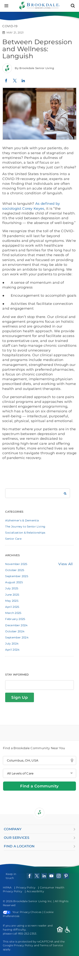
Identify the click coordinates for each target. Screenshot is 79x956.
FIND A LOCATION (19, 846)
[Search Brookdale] (65, 493)
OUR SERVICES (16, 838)
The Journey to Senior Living (25, 526)
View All (65, 564)
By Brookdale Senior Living (34, 68)
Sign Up (19, 697)
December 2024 (16, 625)
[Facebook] (6, 82)
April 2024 (12, 649)
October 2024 (14, 631)
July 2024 (11, 643)
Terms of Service (51, 945)
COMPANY (12, 829)
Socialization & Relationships (25, 532)
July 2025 (11, 588)
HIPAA (7, 887)
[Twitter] (15, 82)
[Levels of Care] (39, 773)
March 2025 (13, 613)
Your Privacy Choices (26, 912)
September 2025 (16, 576)
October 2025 (14, 570)
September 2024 (16, 637)
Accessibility (35, 891)
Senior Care (13, 538)
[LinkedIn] (23, 82)
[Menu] (6, 5)
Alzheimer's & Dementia (22, 520)
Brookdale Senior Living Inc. (33, 901)
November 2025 (16, 564)
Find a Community (39, 786)
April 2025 (12, 607)
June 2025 (12, 594)
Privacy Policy (25, 887)
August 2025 (14, 582)
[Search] (72, 5)
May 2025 (11, 600)
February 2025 (15, 619)
